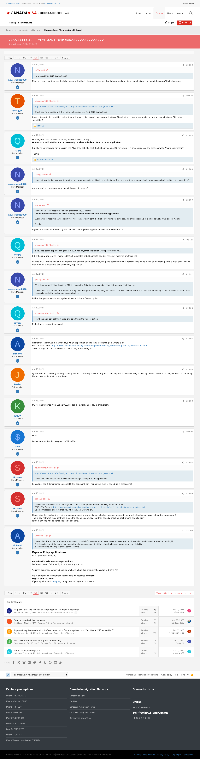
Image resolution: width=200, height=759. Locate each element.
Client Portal (188, 3)
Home (182, 675)
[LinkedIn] (145, 695)
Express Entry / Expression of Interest (55, 612)
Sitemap (138, 754)
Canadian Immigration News (82, 712)
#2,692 (189, 274)
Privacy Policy (163, 754)
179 (30, 58)
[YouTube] (155, 695)
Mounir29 (18, 612)
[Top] (188, 675)
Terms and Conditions (148, 675)
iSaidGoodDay (177, 623)
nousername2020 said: (45, 101)
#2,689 (189, 169)
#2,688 (189, 135)
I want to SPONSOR (15, 718)
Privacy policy (166, 675)
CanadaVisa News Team (80, 718)
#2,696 (189, 401)
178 (24, 58)
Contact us (131, 675)
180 (35, 58)
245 (57, 58)
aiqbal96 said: (41, 499)
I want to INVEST (14, 712)
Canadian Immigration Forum (82, 707)
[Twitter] (150, 695)
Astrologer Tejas (176, 633)
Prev (10, 58)
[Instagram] (139, 695)
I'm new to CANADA (15, 723)
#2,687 (189, 96)
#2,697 (189, 431)
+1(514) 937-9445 (14, 3)
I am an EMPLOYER (15, 729)
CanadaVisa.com (77, 696)
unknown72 (19, 653)
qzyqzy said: (40, 205)
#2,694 (189, 338)
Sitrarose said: (41, 536)
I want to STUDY (14, 707)
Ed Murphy (19, 633)
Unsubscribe (149, 754)
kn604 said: (40, 70)
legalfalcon (16, 44)
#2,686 (189, 65)
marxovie (180, 643)
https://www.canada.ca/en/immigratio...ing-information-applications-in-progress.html (74, 106)
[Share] (183, 65)
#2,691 (190, 240)
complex (56, 581)
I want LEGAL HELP (15, 735)
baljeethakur (178, 612)
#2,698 (189, 462)
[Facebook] (134, 695)
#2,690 (189, 200)
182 (46, 58)
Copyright (176, 754)
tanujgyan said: (41, 174)
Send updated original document (30, 620)
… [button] (19, 58)
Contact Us (188, 754)
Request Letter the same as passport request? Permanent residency (46, 609)
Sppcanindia (19, 643)
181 (41, 58)
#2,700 (189, 530)
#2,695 (189, 369)
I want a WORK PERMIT (16, 701)
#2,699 (189, 493)
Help (176, 675)
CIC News (74, 701)
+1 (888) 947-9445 (52, 3)
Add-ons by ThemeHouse (99, 754)
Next (64, 58)
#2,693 (189, 308)
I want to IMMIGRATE (16, 696)
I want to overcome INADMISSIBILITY (23, 740)
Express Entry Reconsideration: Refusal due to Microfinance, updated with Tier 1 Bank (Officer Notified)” (64, 630)
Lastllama (18, 623)
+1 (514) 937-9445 (141, 707)
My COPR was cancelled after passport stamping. (38, 640)
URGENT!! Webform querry (27, 650)
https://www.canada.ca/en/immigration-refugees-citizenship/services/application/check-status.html (99, 345)
